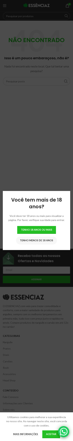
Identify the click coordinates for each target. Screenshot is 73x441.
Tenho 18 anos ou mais (36, 229)
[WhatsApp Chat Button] (63, 431)
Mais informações (26, 434)
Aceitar (51, 434)
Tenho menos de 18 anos (36, 240)
